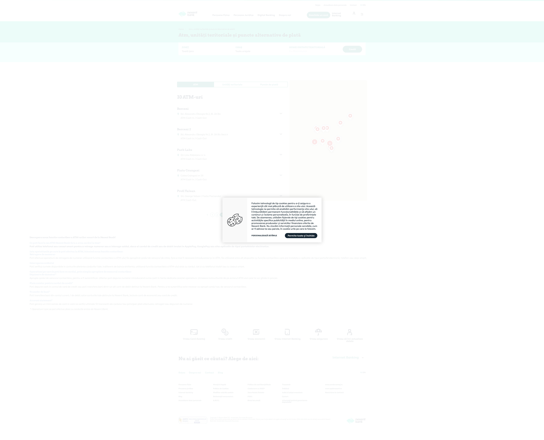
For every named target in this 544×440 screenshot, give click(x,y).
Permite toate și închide (301, 235)
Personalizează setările (264, 235)
